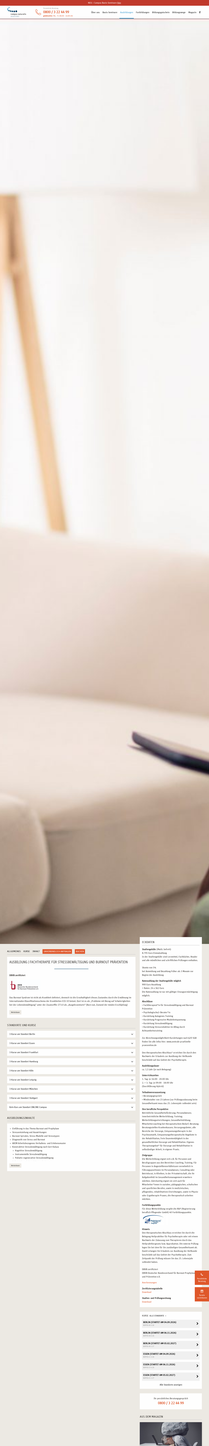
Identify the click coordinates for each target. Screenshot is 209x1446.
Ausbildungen (126, 12)
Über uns (95, 12)
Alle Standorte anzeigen (171, 1385)
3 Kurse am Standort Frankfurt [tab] (23, 1052)
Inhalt (36, 951)
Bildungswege (179, 12)
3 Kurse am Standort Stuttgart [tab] (23, 1098)
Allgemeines (14, 951)
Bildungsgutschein (160, 12)
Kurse (26, 951)
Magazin (192, 12)
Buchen (80, 951)
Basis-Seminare (110, 12)
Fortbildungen (142, 12)
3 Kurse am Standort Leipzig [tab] (22, 1080)
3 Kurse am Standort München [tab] (23, 1089)
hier (119, 3)
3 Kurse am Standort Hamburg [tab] (23, 1061)
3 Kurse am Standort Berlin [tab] (22, 1034)
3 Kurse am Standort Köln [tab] (21, 1071)
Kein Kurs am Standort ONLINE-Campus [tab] (28, 1107)
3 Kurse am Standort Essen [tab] (22, 1043)
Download (146, 1292)
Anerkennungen (149, 1282)
